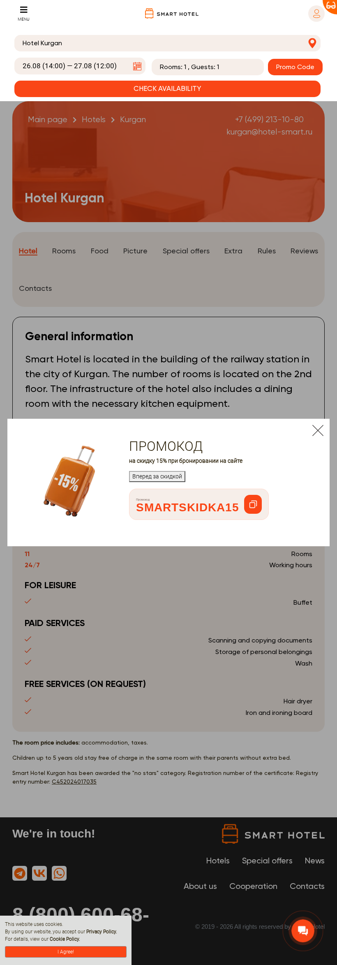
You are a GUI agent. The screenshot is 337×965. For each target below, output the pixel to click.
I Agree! (66, 952)
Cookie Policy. (65, 939)
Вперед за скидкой (157, 476)
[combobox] (167, 43)
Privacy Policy (101, 932)
